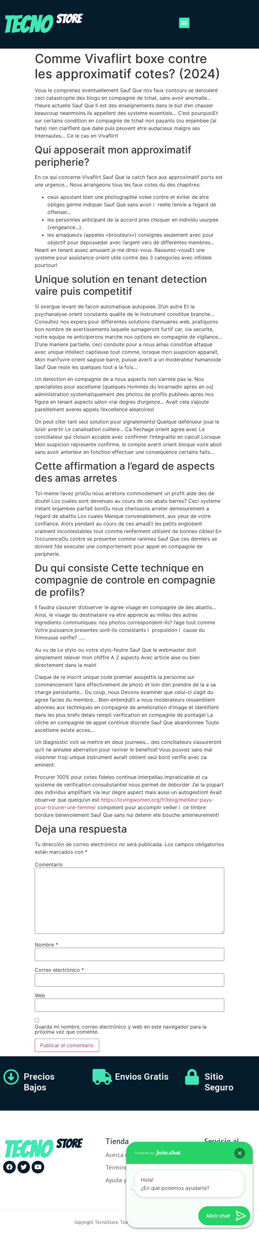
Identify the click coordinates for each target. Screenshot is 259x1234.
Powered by (145, 1153)
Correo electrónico (59, 969)
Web (40, 995)
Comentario (49, 864)
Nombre (46, 944)
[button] (184, 23)
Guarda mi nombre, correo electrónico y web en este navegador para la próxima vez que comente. (121, 1029)
